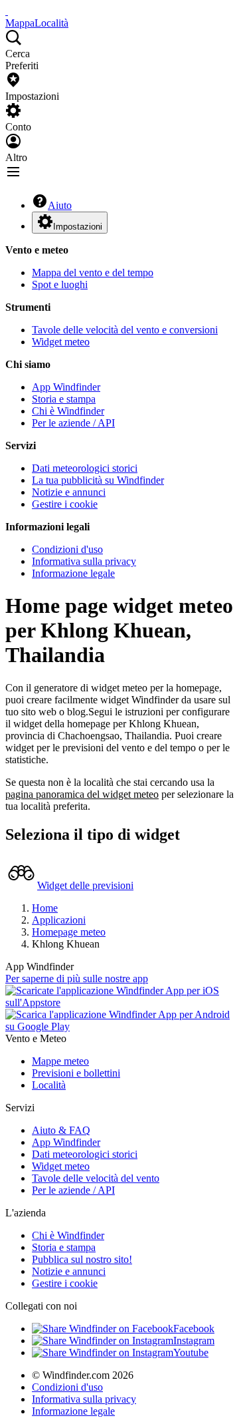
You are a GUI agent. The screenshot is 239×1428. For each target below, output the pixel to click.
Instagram (193, 1340)
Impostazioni (77, 227)
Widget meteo (61, 341)
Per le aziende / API (73, 423)
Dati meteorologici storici (84, 468)
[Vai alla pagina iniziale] (6, 11)
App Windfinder (66, 387)
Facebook (193, 1328)
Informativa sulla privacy (84, 561)
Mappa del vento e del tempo (92, 272)
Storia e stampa (64, 399)
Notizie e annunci (69, 492)
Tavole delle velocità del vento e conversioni (125, 329)
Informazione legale (73, 573)
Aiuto (60, 205)
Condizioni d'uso (67, 549)
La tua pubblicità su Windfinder (98, 480)
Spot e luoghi (60, 284)
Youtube (190, 1352)
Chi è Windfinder (68, 411)
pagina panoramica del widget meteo (82, 794)
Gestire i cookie (65, 504)
